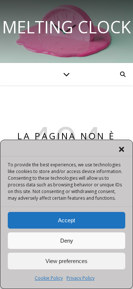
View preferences (66, 261)
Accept (66, 220)
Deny (66, 240)
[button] (121, 149)
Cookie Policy (49, 278)
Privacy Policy (80, 278)
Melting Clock (66, 27)
